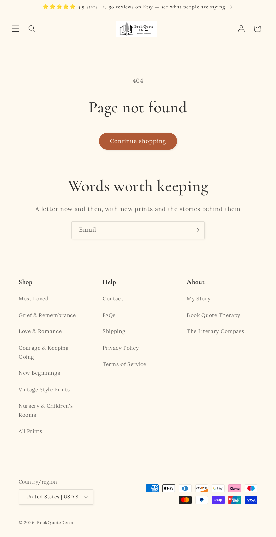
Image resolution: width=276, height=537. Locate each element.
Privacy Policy (121, 348)
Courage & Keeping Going (44, 352)
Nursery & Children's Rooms (46, 410)
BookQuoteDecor (55, 522)
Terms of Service (124, 364)
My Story (198, 298)
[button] (15, 29)
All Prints (30, 431)
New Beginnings (39, 373)
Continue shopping (138, 141)
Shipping (114, 331)
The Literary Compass (215, 331)
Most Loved (34, 298)
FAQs (109, 315)
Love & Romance (40, 331)
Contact (113, 298)
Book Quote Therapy (213, 315)
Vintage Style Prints (44, 389)
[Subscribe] (196, 230)
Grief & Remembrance (47, 315)
